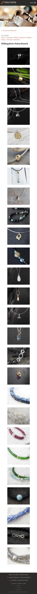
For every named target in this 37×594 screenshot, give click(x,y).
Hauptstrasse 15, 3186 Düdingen (19, 577)
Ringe (3, 39)
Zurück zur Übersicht (9, 30)
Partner (18, 585)
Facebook (18, 590)
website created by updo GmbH (18, 592)
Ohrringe (9, 39)
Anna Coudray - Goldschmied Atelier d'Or (8, 3)
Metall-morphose (19, 37)
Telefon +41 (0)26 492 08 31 (19, 580)
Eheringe (10, 37)
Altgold (29, 37)
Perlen (3, 37)
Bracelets (17, 39)
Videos (18, 587)
